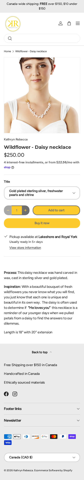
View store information (25, 247)
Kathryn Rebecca (16, 139)
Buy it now (42, 223)
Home (7, 51)
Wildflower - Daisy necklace (31, 51)
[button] (69, 23)
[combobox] (42, 38)
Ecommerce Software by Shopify (53, 470)
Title (7, 181)
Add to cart (56, 210)
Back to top (40, 352)
